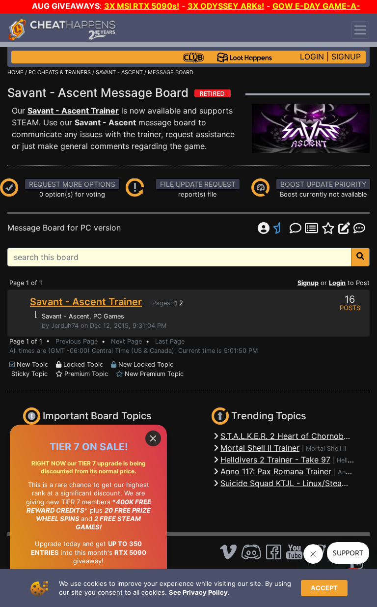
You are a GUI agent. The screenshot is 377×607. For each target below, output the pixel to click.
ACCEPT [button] (324, 588)
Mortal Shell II (326, 448)
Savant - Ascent (65, 316)
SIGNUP (346, 56)
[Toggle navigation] (360, 30)
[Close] (153, 438)
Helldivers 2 (354, 460)
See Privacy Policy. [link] (199, 592)
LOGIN (312, 56)
